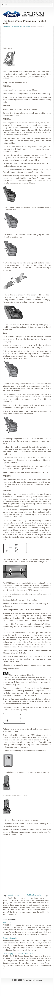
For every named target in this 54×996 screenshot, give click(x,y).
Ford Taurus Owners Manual (12, 26)
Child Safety (26, 26)
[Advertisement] (27, 38)
